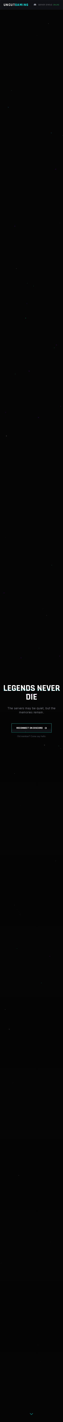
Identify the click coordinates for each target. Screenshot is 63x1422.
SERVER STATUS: (48, 5)
